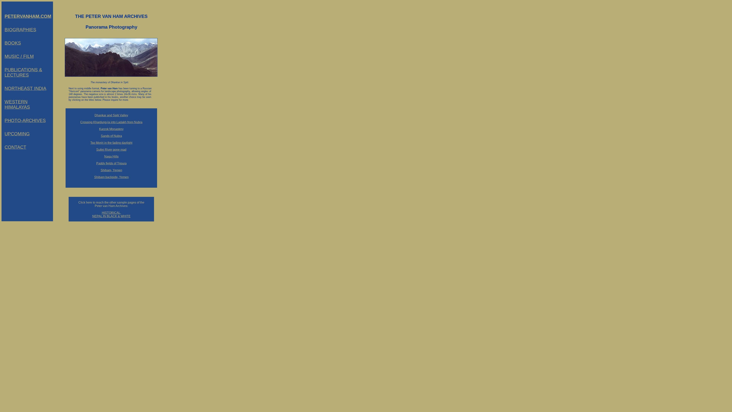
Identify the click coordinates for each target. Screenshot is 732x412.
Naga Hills (111, 156)
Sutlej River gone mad (111, 149)
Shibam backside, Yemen (111, 177)
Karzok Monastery (111, 129)
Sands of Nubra (111, 136)
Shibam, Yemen (111, 170)
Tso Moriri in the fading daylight (111, 142)
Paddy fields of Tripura (111, 163)
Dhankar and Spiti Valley (111, 115)
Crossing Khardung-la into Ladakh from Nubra (111, 122)
